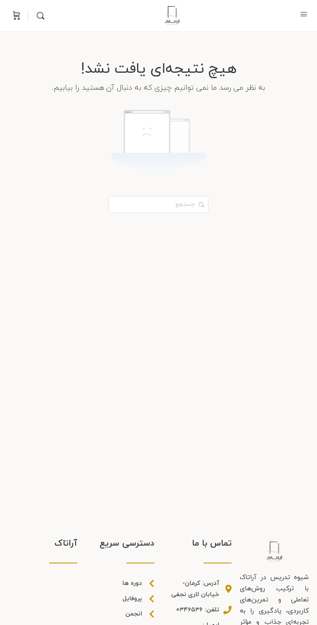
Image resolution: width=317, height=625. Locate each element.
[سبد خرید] (15, 15)
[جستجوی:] (158, 204)
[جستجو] (38, 15)
